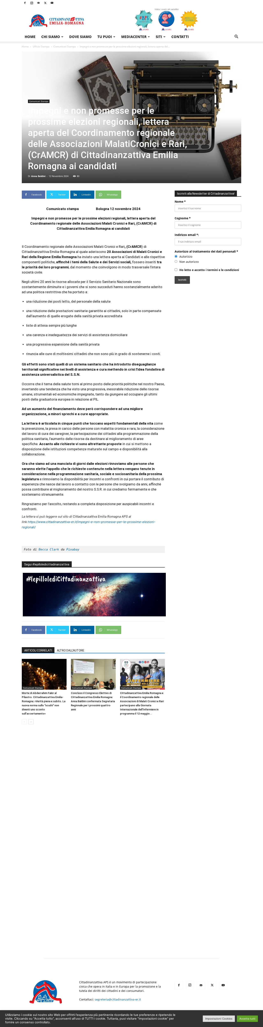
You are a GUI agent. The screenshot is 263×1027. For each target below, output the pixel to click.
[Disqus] (93, 785)
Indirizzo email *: (187, 235)
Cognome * (183, 218)
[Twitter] (45, 3)
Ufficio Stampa (41, 46)
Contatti (180, 36)
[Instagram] (32, 3)
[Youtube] (52, 3)
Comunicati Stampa (64, 46)
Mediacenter (133, 36)
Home (30, 36)
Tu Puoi (104, 36)
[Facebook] (25, 3)
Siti (159, 36)
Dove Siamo (80, 36)
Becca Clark (49, 549)
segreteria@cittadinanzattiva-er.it (118, 999)
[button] (236, 37)
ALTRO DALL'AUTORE (70, 650)
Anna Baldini (38, 176)
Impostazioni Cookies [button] (218, 1018)
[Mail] (38, 3)
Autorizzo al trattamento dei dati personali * (206, 251)
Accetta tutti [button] (247, 1018)
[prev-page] (24, 721)
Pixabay (72, 549)
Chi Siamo (50, 36)
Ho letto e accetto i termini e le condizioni (209, 270)
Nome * (180, 201)
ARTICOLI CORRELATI (38, 650)
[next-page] (30, 721)
